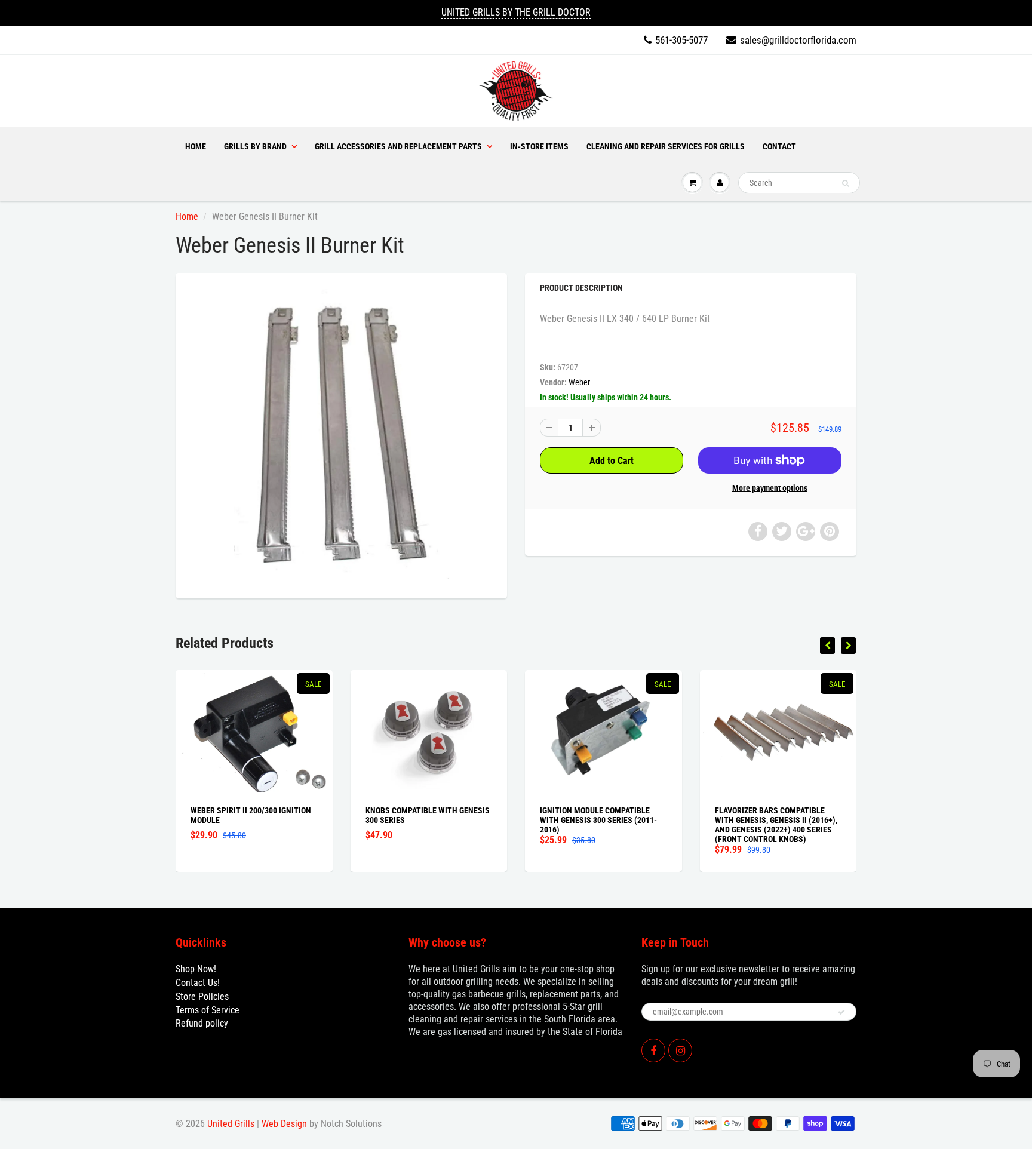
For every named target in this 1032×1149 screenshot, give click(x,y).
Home (195, 146)
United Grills (230, 1123)
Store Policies (202, 996)
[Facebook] (653, 1050)
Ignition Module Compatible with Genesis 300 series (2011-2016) (598, 820)
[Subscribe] (841, 1012)
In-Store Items (539, 146)
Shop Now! (196, 969)
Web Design (284, 1123)
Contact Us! (198, 982)
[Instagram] (680, 1050)
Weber (579, 382)
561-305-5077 (681, 40)
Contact (779, 146)
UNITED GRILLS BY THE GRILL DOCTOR (516, 12)
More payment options (769, 488)
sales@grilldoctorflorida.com (798, 40)
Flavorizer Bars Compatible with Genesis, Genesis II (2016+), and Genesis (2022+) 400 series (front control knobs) (776, 825)
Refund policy (202, 1023)
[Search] (845, 183)
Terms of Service (207, 1010)
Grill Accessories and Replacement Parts (398, 146)
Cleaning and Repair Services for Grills (665, 146)
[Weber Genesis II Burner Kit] (341, 434)
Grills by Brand (255, 146)
